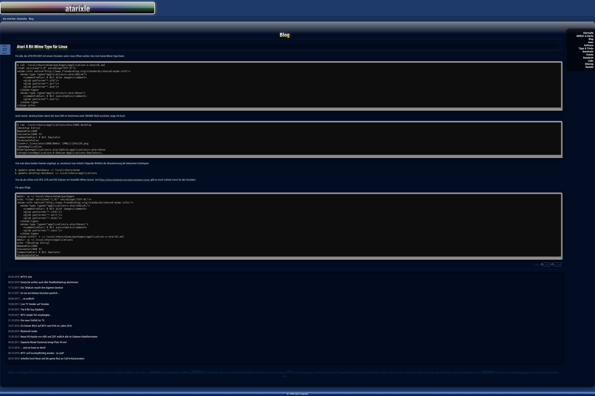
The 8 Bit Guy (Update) (32, 309)
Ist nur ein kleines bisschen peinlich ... (40, 293)
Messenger (213, 372)
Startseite (588, 32)
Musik (250, 372)
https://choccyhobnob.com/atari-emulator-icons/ (124, 179)
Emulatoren (78, 372)
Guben (137, 372)
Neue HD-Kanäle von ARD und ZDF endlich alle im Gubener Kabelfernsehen (59, 336)
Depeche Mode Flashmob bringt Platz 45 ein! (44, 342)
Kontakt (589, 67)
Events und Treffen (95, 372)
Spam (377, 372)
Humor (145, 372)
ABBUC (12, 372)
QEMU (369, 372)
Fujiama (119, 372)
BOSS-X (41, 372)
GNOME (128, 372)
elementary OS (502, 372)
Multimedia (239, 372)
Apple (25, 372)
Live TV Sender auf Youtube (35, 304)
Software (588, 45)
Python (362, 372)
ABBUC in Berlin (584, 36)
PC (289, 372)
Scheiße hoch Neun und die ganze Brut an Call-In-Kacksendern (52, 358)
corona (477, 372)
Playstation (330, 372)
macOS (545, 372)
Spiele (384, 372)
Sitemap (589, 63)
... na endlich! (27, 298)
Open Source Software (274, 372)
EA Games (65, 372)
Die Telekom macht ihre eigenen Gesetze (42, 287)
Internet (155, 372)
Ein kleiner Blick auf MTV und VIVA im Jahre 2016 (46, 325)
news (590, 42)
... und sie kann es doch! (33, 347)
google (525, 372)
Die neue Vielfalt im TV (32, 320)
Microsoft (225, 372)
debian (488, 372)
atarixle (456, 372)
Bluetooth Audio (29, 331)
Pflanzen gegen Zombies (309, 372)
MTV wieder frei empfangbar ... (36, 314)
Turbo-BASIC (410, 372)
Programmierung (347, 372)
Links (590, 60)
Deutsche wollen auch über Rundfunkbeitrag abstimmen (49, 282)
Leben (185, 372)
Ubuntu (422, 372)
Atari (546, 264)
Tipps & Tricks (586, 48)
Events (589, 54)
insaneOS (535, 372)
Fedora (110, 372)
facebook (516, 372)
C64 (48, 372)
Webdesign (433, 372)
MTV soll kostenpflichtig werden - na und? (42, 353)
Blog (591, 39)
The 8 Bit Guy (396, 372)
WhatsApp (445, 372)
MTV (204, 372)
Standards (588, 57)
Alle (285, 376)
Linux (557, 264)
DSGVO (55, 372)
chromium (467, 372)
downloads (587, 51)
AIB (18, 372)
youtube (554, 372)
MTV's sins (26, 276)
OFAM (258, 372)
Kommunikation (171, 372)
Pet (294, 372)
